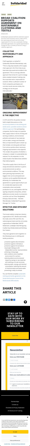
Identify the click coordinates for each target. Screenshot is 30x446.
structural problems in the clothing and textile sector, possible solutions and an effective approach (14, 127)
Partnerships (15, 401)
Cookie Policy (7, 444)
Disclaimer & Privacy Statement (18, 444)
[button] (27, 417)
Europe (9, 14)
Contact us (15, 404)
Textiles (3, 14)
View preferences (15, 440)
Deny (15, 436)
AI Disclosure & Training (15, 411)
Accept (15, 432)
